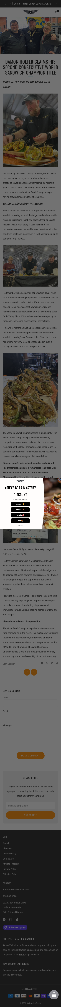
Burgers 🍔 (20, 504)
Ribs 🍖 (20, 521)
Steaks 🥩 (20, 515)
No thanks (20, 526)
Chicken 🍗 (20, 510)
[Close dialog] (59, 479)
